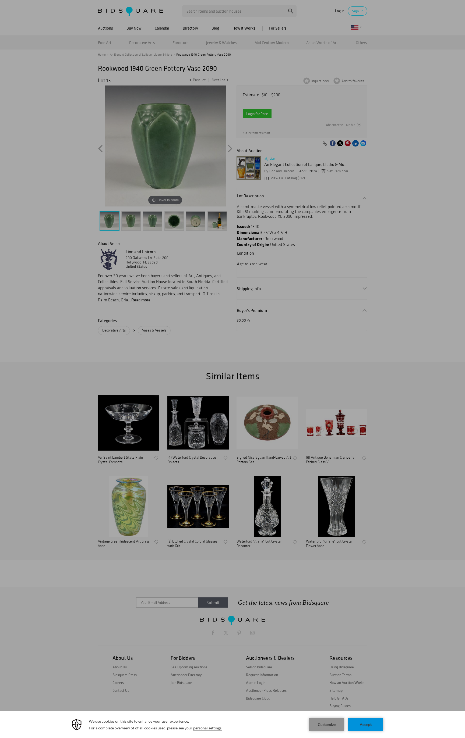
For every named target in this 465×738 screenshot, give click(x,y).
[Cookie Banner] (232, 724)
